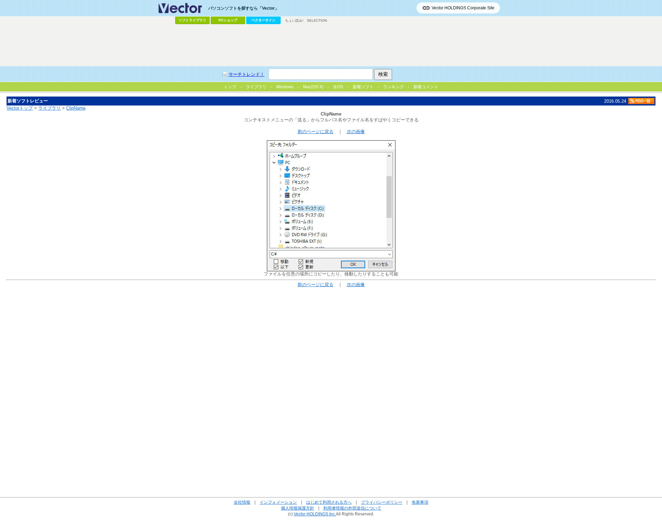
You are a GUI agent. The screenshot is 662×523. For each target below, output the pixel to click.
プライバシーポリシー (381, 502)
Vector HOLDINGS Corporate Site (463, 8)
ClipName (76, 108)
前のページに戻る (315, 131)
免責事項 (420, 502)
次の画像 (356, 131)
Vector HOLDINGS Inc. (315, 514)
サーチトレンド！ (246, 74)
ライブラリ (49, 108)
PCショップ (228, 20)
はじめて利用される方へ (329, 502)
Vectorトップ (20, 108)
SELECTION (317, 20)
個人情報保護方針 (297, 508)
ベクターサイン (263, 20)
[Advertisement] (331, 45)
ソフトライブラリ (192, 20)
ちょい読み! (294, 20)
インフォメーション (278, 502)
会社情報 (242, 502)
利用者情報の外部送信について (352, 508)
